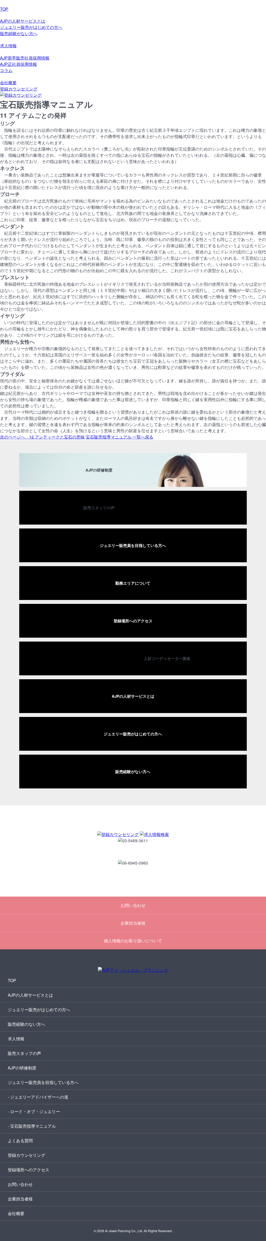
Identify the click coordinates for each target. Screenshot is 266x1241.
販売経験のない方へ (26, 1024)
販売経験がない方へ (18, 33)
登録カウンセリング (18, 89)
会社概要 (8, 83)
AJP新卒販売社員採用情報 (24, 58)
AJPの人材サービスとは (22, 21)
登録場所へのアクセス (28, 1170)
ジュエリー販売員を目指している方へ (43, 1082)
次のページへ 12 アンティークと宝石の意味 (42, 437)
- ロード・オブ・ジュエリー (34, 1111)
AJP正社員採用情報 (18, 64)
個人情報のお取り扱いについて (133, 941)
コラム (6, 70)
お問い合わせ (133, 905)
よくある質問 (20, 1141)
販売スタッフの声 (24, 1053)
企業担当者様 (133, 923)
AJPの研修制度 (22, 1068)
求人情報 (8, 46)
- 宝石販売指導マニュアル (32, 1126)
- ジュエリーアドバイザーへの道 (38, 1097)
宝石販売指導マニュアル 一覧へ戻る (119, 437)
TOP (4, 9)
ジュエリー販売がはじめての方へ (31, 27)
